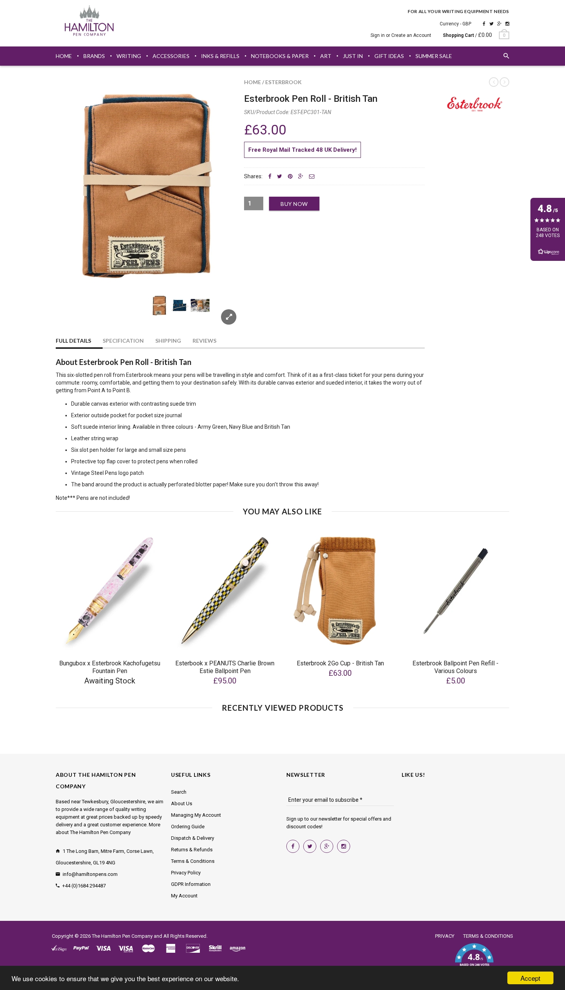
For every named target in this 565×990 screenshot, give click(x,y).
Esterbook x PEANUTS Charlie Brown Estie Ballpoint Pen (224, 667)
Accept (530, 978)
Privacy (444, 936)
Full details (73, 340)
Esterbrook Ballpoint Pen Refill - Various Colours (455, 667)
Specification (123, 340)
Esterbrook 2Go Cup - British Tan (340, 663)
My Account (184, 896)
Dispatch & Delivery (192, 838)
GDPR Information (191, 884)
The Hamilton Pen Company (122, 936)
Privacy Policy (186, 873)
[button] (474, 959)
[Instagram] (507, 23)
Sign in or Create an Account (401, 35)
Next (222, 314)
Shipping (168, 340)
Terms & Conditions (192, 861)
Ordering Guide (187, 826)
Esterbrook (283, 82)
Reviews (204, 340)
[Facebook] (484, 23)
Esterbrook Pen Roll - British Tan (310, 98)
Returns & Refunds (192, 849)
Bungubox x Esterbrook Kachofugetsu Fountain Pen (109, 667)
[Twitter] (491, 23)
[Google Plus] (499, 23)
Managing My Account (196, 815)
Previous (71, 314)
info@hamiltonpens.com (90, 874)
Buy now (294, 204)
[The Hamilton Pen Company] (89, 21)
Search (178, 792)
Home (252, 82)
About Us (181, 803)
